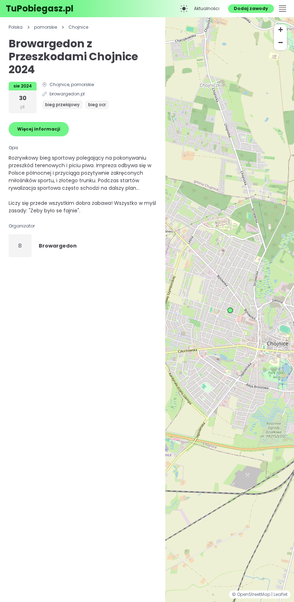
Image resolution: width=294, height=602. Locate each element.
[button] (230, 310)
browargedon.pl (67, 94)
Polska (16, 27)
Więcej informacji (38, 129)
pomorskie (45, 27)
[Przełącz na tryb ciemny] (184, 8)
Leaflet (281, 594)
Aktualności (206, 8)
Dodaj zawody (251, 8)
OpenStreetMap (254, 594)
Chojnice (78, 27)
